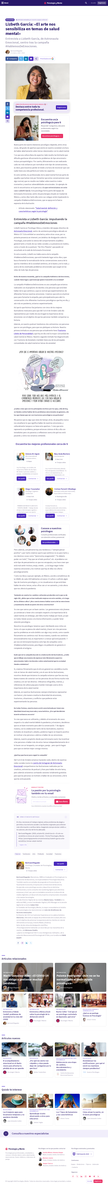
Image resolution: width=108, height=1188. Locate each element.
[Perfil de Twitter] (30, 943)
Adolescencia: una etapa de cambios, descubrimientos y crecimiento (66, 1066)
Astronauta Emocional (23, 231)
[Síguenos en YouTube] (90, 1176)
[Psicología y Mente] (53, 3)
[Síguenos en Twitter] (77, 1176)
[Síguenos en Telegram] (94, 1176)
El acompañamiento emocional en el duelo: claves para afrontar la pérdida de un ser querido (13, 1065)
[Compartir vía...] (7, 121)
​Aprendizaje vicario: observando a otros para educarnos (40, 1116)
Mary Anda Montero (62, 454)
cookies (68, 1181)
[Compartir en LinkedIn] (7, 112)
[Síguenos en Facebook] (73, 1176)
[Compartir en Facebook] (7, 104)
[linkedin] (26, 59)
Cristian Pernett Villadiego (65, 489)
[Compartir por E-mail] (7, 117)
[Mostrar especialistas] (5, 1133)
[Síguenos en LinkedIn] (81, 1176)
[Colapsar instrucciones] (66, 817)
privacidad (61, 1181)
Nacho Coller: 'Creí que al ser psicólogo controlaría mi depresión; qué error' (66, 1014)
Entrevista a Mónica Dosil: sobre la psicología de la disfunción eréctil (40, 1014)
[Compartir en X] (7, 108)
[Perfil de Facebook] (18, 943)
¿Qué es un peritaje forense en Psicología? (92, 1014)
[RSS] (98, 1176)
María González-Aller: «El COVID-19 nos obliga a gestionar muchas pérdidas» (26, 979)
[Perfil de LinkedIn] (26, 943)
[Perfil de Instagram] (22, 943)
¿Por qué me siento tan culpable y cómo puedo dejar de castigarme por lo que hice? (40, 1065)
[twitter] (21, 59)
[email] (31, 59)
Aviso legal (53, 1181)
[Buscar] (86, 3)
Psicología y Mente (34, 907)
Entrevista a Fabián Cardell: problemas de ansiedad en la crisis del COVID (12, 1015)
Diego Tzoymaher (33, 489)
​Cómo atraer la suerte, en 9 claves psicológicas (93, 1113)
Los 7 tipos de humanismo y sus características (66, 1113)
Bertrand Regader (16, 51)
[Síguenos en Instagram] (85, 1176)
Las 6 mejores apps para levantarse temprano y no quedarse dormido (13, 1115)
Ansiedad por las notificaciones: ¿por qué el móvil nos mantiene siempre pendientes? (94, 1065)
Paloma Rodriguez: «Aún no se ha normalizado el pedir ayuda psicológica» (78, 979)
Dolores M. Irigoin (33, 454)
